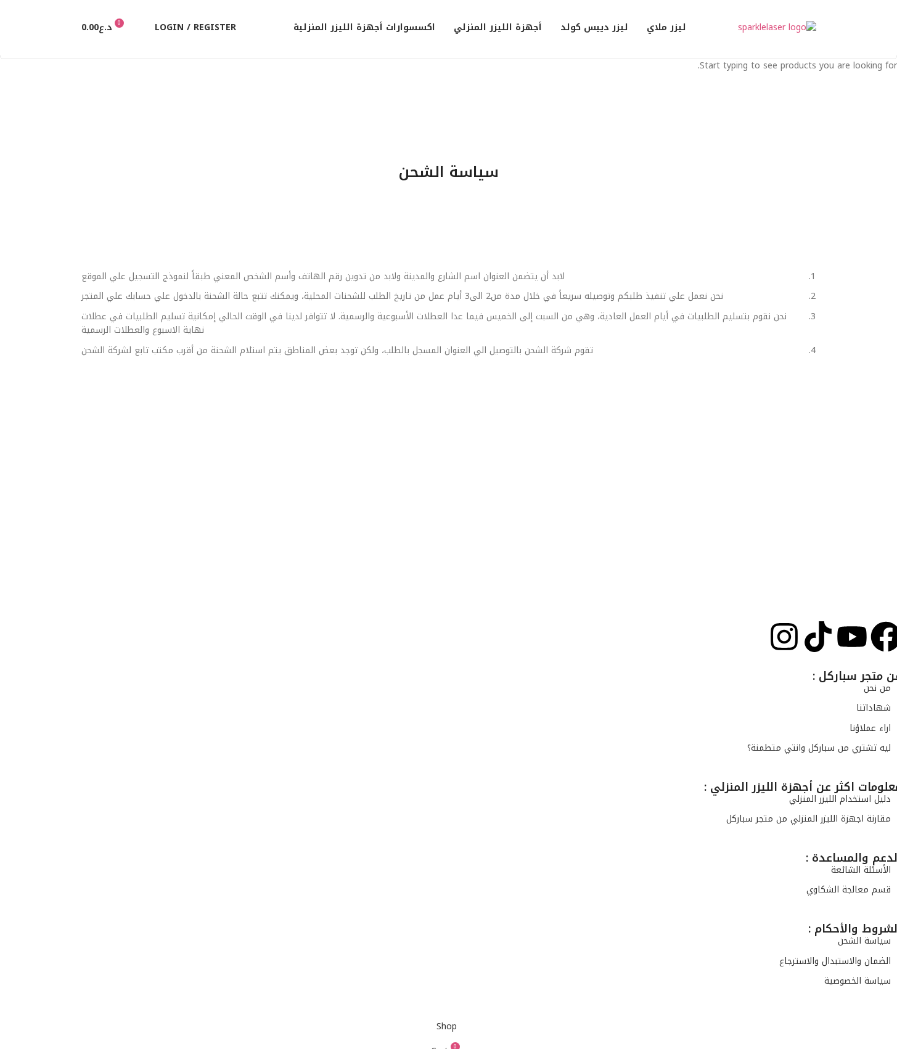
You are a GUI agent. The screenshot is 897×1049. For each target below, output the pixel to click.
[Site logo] (777, 27)
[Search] (142, 27)
